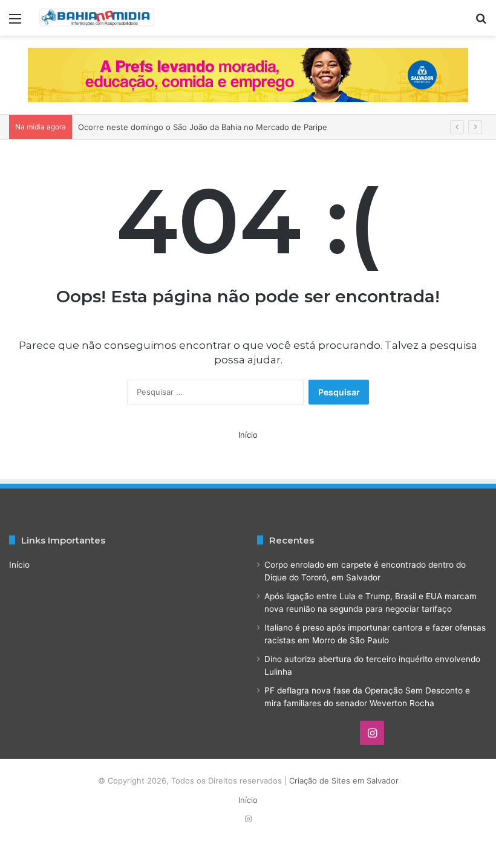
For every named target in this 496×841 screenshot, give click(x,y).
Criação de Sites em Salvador (344, 780)
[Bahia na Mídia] (96, 17)
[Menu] (15, 22)
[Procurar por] (481, 22)
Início (248, 435)
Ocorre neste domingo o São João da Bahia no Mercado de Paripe (202, 127)
